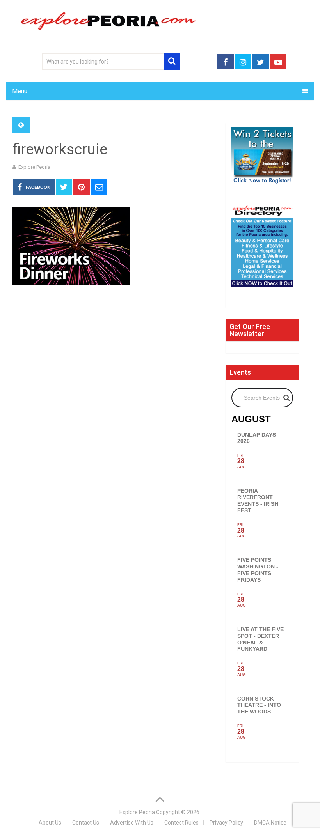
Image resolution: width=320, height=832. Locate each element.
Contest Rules (181, 823)
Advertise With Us (131, 823)
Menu (19, 91)
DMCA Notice (270, 823)
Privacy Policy (226, 823)
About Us (50, 823)
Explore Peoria (34, 167)
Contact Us (85, 823)
